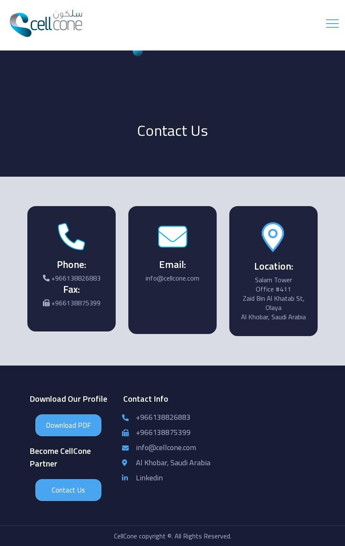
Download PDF (68, 425)
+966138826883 (163, 417)
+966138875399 (163, 432)
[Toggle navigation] (332, 23)
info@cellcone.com (166, 447)
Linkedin (149, 477)
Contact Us (68, 490)
